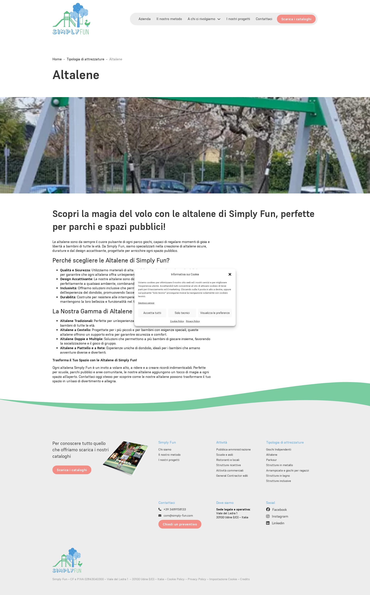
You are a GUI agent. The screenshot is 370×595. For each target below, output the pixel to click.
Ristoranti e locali (227, 460)
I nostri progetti (238, 19)
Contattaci (264, 19)
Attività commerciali (229, 470)
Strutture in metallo (279, 465)
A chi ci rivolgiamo (201, 19)
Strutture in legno (278, 475)
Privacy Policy (193, 321)
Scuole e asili (224, 454)
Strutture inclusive (278, 481)
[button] (230, 274)
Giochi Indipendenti (278, 449)
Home (57, 59)
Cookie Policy (177, 321)
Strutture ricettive (228, 465)
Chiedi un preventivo (180, 524)
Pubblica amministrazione (233, 449)
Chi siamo (164, 449)
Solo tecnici (182, 313)
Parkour (271, 460)
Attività (221, 442)
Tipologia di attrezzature (85, 59)
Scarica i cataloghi (296, 19)
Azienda (145, 19)
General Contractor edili (232, 475)
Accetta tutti (152, 313)
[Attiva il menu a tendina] (219, 19)
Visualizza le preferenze (215, 313)
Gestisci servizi (146, 302)
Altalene (271, 454)
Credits (245, 579)
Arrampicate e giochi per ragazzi (287, 470)
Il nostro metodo (169, 19)
